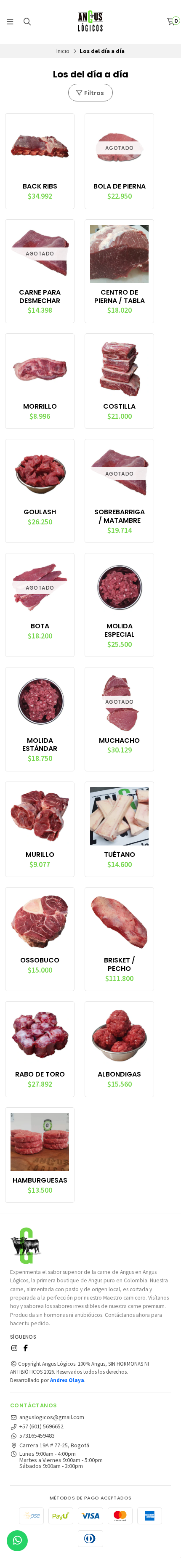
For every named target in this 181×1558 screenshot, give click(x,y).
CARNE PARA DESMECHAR (40, 296)
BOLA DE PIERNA (119, 186)
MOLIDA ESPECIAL (119, 630)
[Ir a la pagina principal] (90, 22)
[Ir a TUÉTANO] (119, 816)
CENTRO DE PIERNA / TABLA (119, 296)
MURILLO (40, 855)
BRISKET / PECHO (119, 964)
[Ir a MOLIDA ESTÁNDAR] (39, 701)
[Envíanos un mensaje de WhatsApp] (17, 1540)
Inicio (62, 51)
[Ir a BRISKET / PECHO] (119, 922)
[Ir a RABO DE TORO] (39, 1036)
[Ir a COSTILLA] (119, 368)
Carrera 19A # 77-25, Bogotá (54, 1445)
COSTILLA (119, 406)
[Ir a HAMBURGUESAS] (39, 1142)
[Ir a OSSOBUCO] (39, 922)
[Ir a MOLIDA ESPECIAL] (119, 587)
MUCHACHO (119, 740)
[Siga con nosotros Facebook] (25, 1348)
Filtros (93, 93)
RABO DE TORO (40, 1074)
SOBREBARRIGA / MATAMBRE (119, 516)
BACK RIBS (40, 186)
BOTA (40, 626)
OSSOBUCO (39, 960)
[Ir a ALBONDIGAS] (119, 1036)
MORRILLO (40, 406)
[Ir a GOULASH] (39, 473)
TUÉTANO (119, 855)
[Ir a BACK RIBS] (39, 148)
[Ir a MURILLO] (39, 816)
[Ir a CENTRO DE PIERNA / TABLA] (119, 254)
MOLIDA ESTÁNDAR (39, 744)
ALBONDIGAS (119, 1074)
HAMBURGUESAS (40, 1180)
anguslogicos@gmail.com (51, 1417)
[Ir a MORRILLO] (39, 368)
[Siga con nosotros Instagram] (14, 1348)
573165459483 (37, 1435)
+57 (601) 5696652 (41, 1426)
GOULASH (40, 512)
